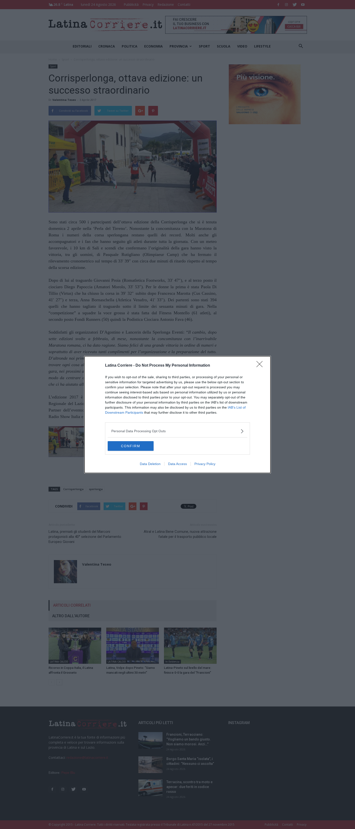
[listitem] (177, 431)
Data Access (177, 464)
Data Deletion (150, 464)
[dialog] (177, 414)
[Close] (261, 365)
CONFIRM (130, 446)
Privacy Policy (204, 464)
